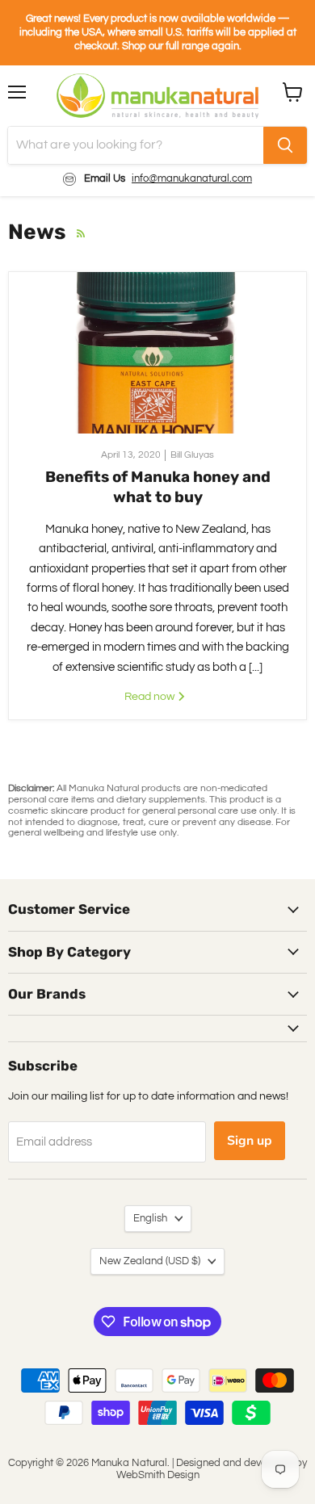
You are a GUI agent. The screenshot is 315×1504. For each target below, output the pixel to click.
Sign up (249, 1141)
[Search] (285, 145)
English (150, 1218)
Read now (150, 696)
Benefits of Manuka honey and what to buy (158, 486)
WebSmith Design (158, 1475)
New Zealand (149, 1261)
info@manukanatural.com (192, 178)
